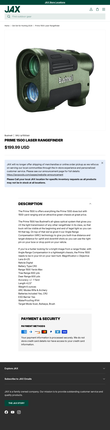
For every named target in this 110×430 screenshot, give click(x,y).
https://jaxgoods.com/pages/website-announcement (35, 174)
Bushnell (8, 135)
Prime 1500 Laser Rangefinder (47, 26)
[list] (55, 80)
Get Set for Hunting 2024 (22, 26)
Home (7, 26)
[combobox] (55, 16)
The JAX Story (16, 403)
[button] (97, 9)
